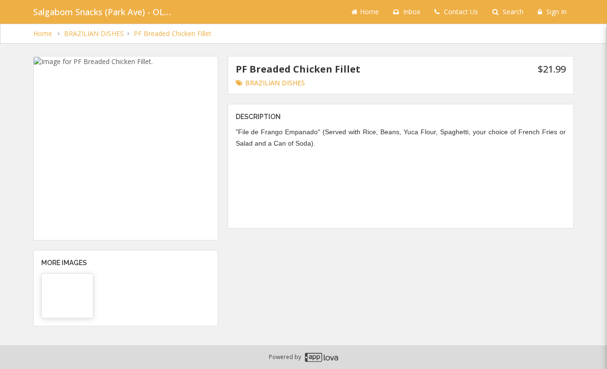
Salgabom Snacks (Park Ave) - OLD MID (104, 12)
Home (369, 11)
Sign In (555, 11)
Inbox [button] (410, 11)
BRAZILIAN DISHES (275, 82)
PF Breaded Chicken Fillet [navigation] (173, 33)
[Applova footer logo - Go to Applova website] (321, 357)
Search (512, 11)
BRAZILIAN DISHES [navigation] (94, 33)
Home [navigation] (43, 33)
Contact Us (460, 11)
